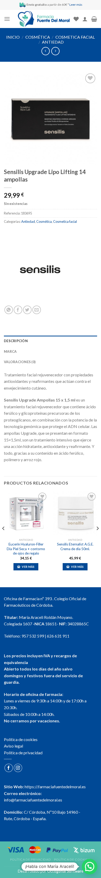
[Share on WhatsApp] (8, 310)
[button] (89, 866)
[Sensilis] (40, 269)
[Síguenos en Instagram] (18, 768)
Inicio (13, 36)
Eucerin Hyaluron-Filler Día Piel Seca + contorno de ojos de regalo (26, 548)
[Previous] (3, 539)
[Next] (97, 539)
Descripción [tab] (16, 341)
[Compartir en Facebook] (18, 310)
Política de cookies (21, 739)
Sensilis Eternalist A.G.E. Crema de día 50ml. (75, 546)
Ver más (28, 566)
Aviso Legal (51, 863)
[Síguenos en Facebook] (8, 768)
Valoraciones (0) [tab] (19, 362)
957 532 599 (32, 635)
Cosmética (37, 36)
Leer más (75, 4)
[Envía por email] (36, 310)
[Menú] (7, 18)
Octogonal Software (65, 871)
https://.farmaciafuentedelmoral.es (55, 786)
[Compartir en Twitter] (27, 310)
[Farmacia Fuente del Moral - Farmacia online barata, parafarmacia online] (44, 19)
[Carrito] (94, 19)
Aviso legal (13, 745)
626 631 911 (58, 635)
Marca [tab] (10, 351)
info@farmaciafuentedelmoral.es (33, 799)
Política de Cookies (72, 859)
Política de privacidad (23, 752)
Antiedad (53, 41)
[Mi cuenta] (85, 19)
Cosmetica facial (75, 36)
